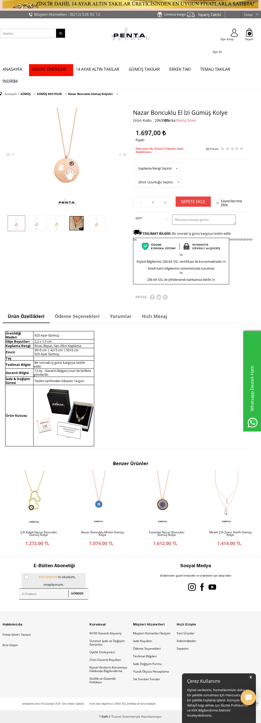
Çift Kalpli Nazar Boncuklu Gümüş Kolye (38, 533)
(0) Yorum (212, 149)
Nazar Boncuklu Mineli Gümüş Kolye (102, 533)
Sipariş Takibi (209, 14)
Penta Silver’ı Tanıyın (17, 634)
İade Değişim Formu (147, 664)
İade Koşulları (142, 641)
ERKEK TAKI (180, 69)
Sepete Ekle (193, 201)
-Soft (104, 716)
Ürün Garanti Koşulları (105, 660)
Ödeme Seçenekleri (147, 648)
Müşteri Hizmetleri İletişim (152, 633)
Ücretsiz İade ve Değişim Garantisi (107, 643)
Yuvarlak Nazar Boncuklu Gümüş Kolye (166, 533)
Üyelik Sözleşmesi (102, 652)
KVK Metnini (48, 577)
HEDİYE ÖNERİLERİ (49, 69)
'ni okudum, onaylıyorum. (57, 581)
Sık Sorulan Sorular (146, 679)
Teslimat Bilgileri (145, 656)
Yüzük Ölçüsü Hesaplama (151, 671)
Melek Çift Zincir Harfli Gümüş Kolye (230, 533)
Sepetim (182, 648)
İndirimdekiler (186, 641)
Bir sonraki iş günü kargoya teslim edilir (186, 233)
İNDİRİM (10, 81)
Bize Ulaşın (10, 645)
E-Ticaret (115, 716)
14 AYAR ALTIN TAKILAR (97, 69)
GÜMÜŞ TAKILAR (144, 69)
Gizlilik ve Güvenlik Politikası (102, 680)
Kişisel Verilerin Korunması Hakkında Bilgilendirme (108, 669)
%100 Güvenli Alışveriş (105, 633)
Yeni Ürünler (185, 633)
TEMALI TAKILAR (215, 69)
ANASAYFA (12, 69)
